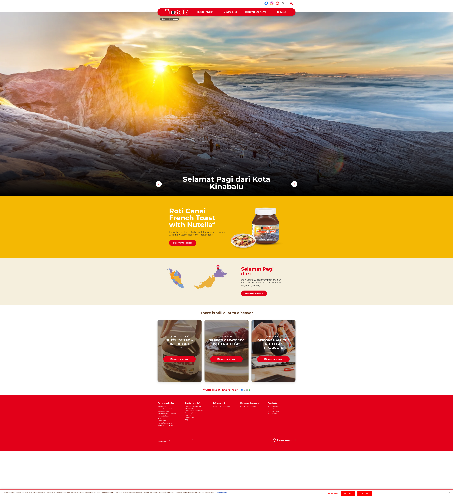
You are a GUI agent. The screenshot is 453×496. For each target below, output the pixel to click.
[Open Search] (291, 3)
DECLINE (348, 493)
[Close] (449, 492)
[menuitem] (205, 12)
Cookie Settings (331, 493)
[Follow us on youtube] (277, 3)
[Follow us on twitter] (283, 3)
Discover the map (254, 293)
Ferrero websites (165, 403)
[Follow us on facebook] (266, 3)
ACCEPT (365, 493)
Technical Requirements (203, 440)
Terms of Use (191, 440)
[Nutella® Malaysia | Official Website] (176, 12)
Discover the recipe (182, 243)
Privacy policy (162, 441)
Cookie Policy (183, 440)
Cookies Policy (221, 492)
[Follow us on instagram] (271, 3)
